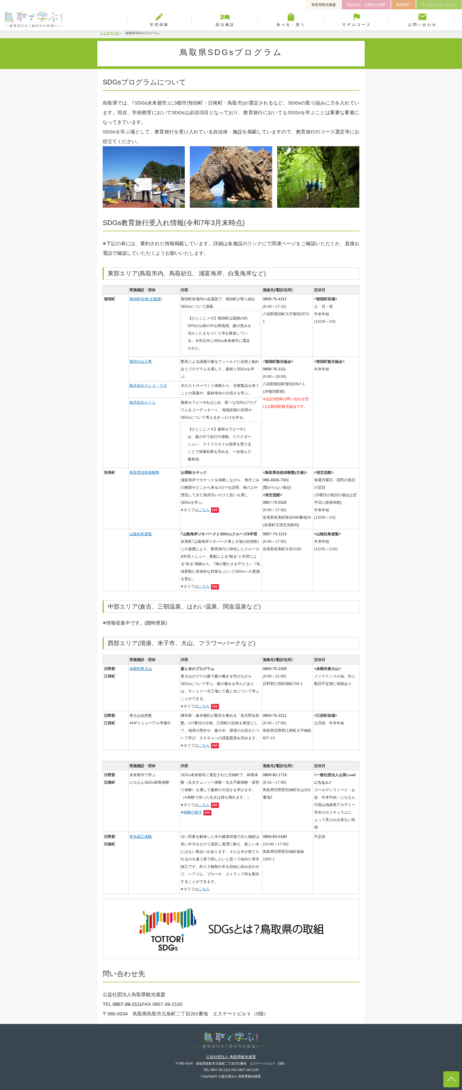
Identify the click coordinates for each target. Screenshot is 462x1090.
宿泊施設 (225, 19)
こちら (204, 510)
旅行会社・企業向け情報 (366, 5)
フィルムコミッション (439, 5)
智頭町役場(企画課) (145, 299)
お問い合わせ (422, 19)
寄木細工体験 (140, 836)
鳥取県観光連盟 (323, 5)
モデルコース (356, 19)
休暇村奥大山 (140, 669)
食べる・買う (290, 19)
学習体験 (159, 19)
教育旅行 (403, 5)
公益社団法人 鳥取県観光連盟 (231, 1057)
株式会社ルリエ (142, 402)
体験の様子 (192, 812)
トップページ (109, 33)
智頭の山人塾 (140, 361)
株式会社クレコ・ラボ (148, 385)
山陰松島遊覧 (140, 534)
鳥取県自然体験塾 (144, 472)
